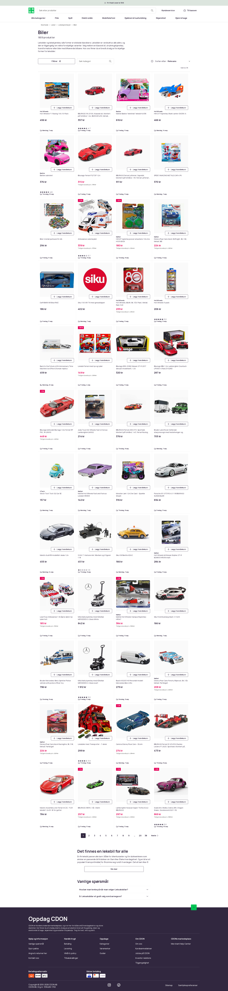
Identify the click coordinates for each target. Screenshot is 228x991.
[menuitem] (38, 18)
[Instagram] (109, 985)
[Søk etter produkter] (152, 10)
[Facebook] (119, 985)
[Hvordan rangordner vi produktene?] (152, 61)
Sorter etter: (161, 61)
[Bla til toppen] (194, 907)
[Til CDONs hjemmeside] (31, 10)
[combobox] (96, 10)
